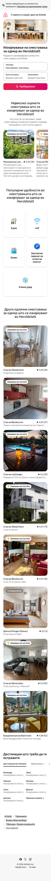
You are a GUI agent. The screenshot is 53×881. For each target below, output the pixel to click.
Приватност (20, 867)
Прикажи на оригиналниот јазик (32, 6)
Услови (32, 867)
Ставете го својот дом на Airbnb (28, 14)
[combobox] (25, 68)
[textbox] (14, 78)
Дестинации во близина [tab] (14, 763)
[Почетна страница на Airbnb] (5, 14)
